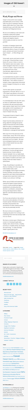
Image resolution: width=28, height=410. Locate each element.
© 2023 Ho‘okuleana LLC (9, 233)
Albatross (5, 347)
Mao (23, 367)
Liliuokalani (18, 367)
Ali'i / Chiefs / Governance (10, 334)
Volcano (17, 378)
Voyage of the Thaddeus (9, 326)
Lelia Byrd (7, 367)
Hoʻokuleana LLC (7, 387)
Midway (13, 369)
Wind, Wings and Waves (12, 17)
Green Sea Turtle (9, 356)
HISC (19, 249)
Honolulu (6, 361)
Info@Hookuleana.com (8, 276)
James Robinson (20, 361)
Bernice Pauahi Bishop (14, 349)
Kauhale (6, 304)
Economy (6, 324)
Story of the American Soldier (11, 306)
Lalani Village (18, 365)
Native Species (14, 249)
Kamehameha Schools (9, 365)
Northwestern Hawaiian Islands (11, 372)
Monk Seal (17, 369)
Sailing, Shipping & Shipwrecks (11, 322)
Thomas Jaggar (10, 378)
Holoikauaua (22, 359)
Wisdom (6, 380)
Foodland (6, 302)
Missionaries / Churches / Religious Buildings (14, 338)
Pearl (16, 376)
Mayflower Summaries (9, 328)
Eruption (5, 353)
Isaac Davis (12, 361)
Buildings (6, 336)
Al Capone (9, 347)
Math (4, 369)
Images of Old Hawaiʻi (14, 3)
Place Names (7, 315)
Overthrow (6, 300)
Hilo (18, 359)
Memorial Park (7, 292)
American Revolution (9, 330)
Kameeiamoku (15, 363)
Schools (6, 320)
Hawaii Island (8, 359)
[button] (14, 240)
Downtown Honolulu (16, 352)
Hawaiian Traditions (8, 340)
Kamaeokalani (8, 363)
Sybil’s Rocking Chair (8, 298)
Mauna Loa (8, 369)
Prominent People (8, 317)
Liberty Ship (12, 367)
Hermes (15, 359)
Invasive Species (6, 249)
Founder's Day (9, 353)
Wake (4, 380)
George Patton (15, 353)
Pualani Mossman (21, 376)
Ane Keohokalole (15, 347)
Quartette (5, 378)
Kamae (4, 363)
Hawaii (21, 247)
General (10, 247)
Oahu (23, 372)
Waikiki (22, 378)
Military (5, 313)
